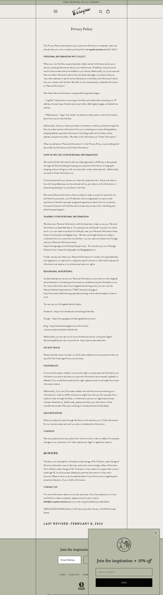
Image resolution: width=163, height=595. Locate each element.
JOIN (124, 582)
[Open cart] (107, 11)
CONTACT (74, 574)
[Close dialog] (156, 533)
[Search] (100, 11)
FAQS (63, 574)
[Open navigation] (55, 11)
